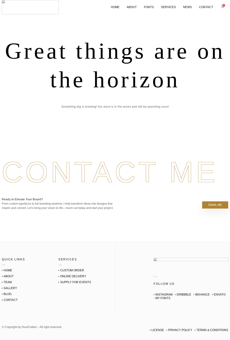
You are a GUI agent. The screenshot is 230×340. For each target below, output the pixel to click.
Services (168, 7)
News (187, 7)
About (132, 7)
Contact (206, 7)
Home (115, 7)
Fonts (149, 7)
